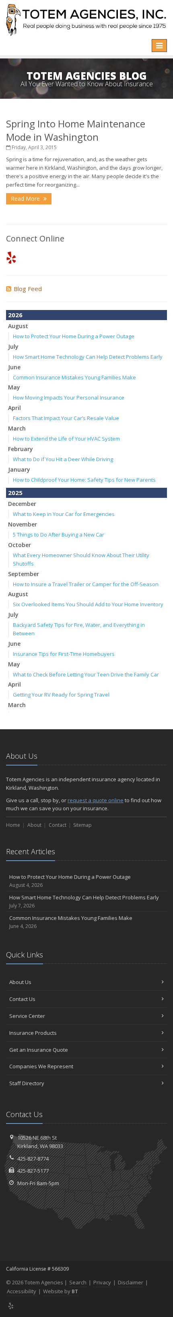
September (23, 574)
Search (77, 1282)
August (18, 326)
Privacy (102, 1282)
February (20, 449)
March (17, 428)
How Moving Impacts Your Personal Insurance (68, 397)
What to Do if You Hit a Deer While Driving (63, 459)
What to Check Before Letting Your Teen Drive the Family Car (86, 674)
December (22, 504)
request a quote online (96, 800)
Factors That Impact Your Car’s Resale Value (66, 418)
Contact (57, 825)
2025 (15, 493)
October (19, 545)
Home (13, 825)
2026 (15, 315)
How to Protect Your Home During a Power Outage (73, 336)
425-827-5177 (33, 1170)
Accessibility (21, 1291)
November (22, 524)
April (14, 408)
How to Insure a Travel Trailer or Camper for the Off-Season (86, 584)
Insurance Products (33, 1032)
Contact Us (22, 999)
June (14, 367)
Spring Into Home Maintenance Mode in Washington (75, 130)
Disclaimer (130, 1282)
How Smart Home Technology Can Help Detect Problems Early (88, 356)
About (34, 825)
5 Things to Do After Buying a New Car (58, 534)
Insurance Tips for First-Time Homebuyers (64, 653)
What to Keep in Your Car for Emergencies (64, 514)
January (19, 469)
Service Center (27, 1015)
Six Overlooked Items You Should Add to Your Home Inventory (88, 604)
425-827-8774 (33, 1158)
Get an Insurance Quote (38, 1049)
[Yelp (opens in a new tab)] (11, 257)
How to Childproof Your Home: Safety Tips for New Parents (84, 479)
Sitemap (82, 825)
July (13, 346)
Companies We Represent (41, 1066)
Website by (60, 1291)
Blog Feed (28, 289)
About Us (20, 982)
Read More (26, 198)
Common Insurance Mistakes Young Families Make (74, 377)
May (14, 387)
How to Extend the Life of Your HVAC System (66, 438)
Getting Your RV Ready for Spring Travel (61, 694)
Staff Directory (26, 1083)
